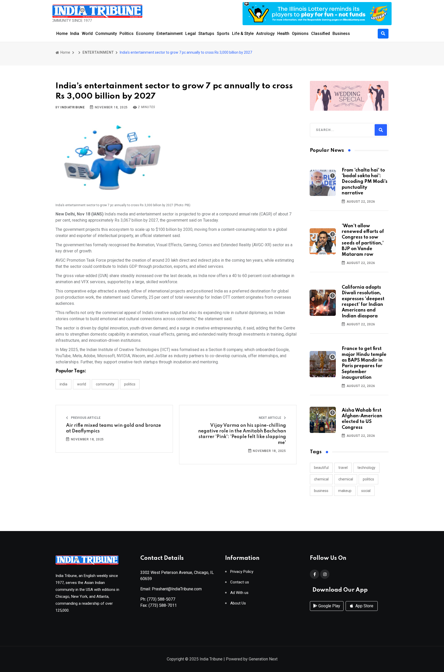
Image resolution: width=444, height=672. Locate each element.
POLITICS (129, 384)
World (87, 33)
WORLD (81, 384)
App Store (363, 605)
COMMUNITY (105, 384)
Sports (223, 33)
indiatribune (72, 107)
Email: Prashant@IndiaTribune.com (171, 588)
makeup (344, 491)
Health (283, 33)
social (366, 491)
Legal (190, 33)
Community (106, 33)
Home (62, 33)
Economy (145, 33)
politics (368, 479)
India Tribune (211, 659)
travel (343, 468)
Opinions (300, 33)
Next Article (270, 418)
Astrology (265, 33)
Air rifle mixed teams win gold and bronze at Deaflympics (113, 428)
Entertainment (169, 33)
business (321, 491)
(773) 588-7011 (163, 605)
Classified (320, 33)
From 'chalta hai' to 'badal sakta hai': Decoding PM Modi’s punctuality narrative (364, 182)
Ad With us (239, 593)
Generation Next (263, 659)
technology (366, 468)
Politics (126, 33)
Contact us (239, 582)
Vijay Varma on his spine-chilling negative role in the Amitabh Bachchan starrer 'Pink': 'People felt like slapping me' (242, 434)
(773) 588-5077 (161, 599)
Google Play (328, 605)
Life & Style (243, 33)
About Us (238, 603)
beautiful (321, 468)
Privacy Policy (241, 572)
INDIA (63, 384)
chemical (321, 479)
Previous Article (85, 418)
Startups (206, 33)
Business (341, 33)
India (74, 33)
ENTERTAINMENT (98, 52)
